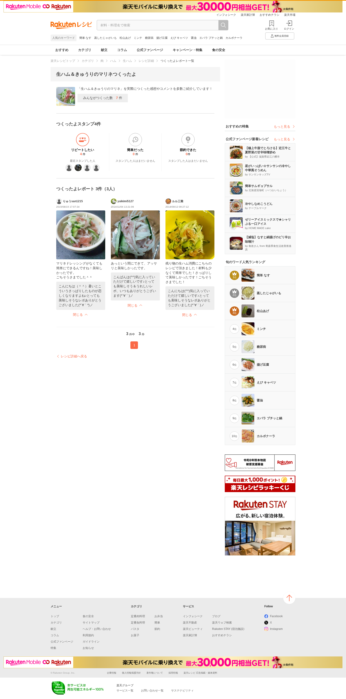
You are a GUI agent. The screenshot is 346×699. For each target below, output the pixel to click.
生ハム (127, 61)
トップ (55, 616)
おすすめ (61, 50)
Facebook (276, 616)
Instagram (276, 629)
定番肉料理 (138, 616)
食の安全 (218, 50)
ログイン (289, 28)
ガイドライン (91, 641)
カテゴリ (84, 50)
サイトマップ (91, 622)
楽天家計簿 (248, 14)
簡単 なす (85, 37)
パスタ (135, 629)
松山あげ (125, 37)
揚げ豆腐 (162, 37)
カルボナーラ (233, 37)
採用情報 (173, 672)
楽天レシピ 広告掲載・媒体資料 (200, 672)
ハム (113, 61)
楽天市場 (289, 14)
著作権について (154, 672)
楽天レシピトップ (63, 61)
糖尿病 (149, 37)
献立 (104, 50)
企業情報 (111, 672)
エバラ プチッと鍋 (211, 37)
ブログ (216, 616)
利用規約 (88, 635)
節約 (157, 629)
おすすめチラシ (269, 14)
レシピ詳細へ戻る (74, 356)
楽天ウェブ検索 (222, 622)
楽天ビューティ (193, 629)
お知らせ (88, 648)
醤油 (194, 37)
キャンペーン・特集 (187, 50)
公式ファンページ (150, 50)
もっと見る (282, 126)
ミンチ (138, 37)
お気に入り (271, 28)
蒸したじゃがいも (105, 37)
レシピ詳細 (146, 61)
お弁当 (158, 616)
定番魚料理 (138, 622)
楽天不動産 (190, 622)
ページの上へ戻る (289, 598)
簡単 (157, 622)
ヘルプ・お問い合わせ (97, 629)
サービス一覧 (125, 690)
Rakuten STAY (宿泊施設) (228, 629)
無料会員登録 (281, 36)
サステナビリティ (182, 690)
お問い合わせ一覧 (152, 690)
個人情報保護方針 (131, 672)
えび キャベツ (179, 37)
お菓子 (135, 635)
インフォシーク (226, 14)
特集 (53, 648)
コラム (122, 50)
